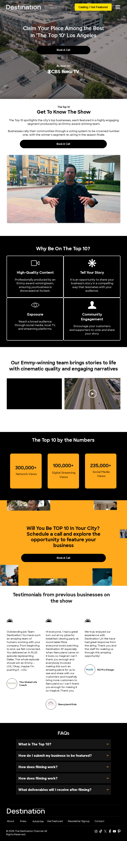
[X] (105, 831)
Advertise (38, 821)
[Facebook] (110, 831)
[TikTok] (101, 831)
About (10, 821)
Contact (99, 821)
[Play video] (92, 394)
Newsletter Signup (79, 821)
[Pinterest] (119, 831)
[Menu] (118, 7)
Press (23, 821)
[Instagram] (96, 831)
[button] (114, 219)
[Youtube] (114, 831)
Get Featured (55, 821)
